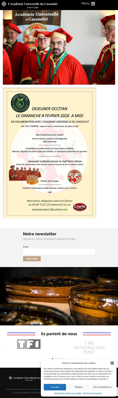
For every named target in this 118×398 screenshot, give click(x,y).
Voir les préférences (102, 387)
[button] (112, 363)
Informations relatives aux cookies (67, 393)
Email (25, 246)
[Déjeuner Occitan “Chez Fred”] (59, 47)
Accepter (55, 387)
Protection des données (92, 393)
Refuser (78, 387)
